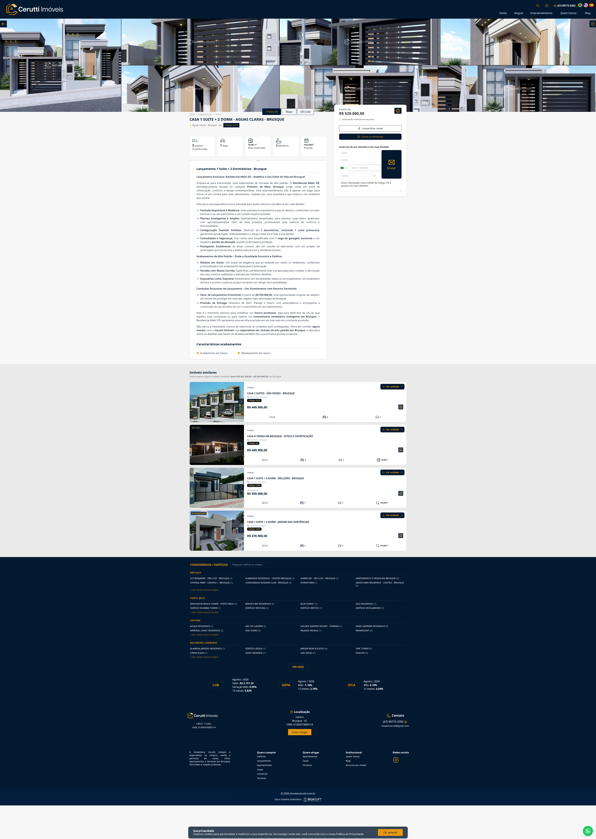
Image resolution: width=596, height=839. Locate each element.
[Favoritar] (398, 111)
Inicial (192, 114)
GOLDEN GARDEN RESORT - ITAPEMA (321, 626)
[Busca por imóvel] (538, 5)
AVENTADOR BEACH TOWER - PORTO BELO (213, 603)
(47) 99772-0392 (566, 5)
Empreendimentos (541, 13)
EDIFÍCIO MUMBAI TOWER (205, 607)
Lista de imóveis (205, 114)
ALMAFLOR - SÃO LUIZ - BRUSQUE (319, 578)
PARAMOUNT (364, 630)
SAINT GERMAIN (255, 652)
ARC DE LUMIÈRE (255, 626)
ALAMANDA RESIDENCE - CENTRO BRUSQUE (269, 578)
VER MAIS (298, 667)
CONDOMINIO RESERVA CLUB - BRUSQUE (268, 582)
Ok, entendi (390, 832)
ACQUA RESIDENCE (201, 626)
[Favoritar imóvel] (400, 407)
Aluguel (518, 13)
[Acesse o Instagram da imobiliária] (396, 760)
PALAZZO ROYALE (310, 630)
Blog (587, 13)
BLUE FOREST (308, 603)
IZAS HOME (252, 630)
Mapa (289, 111)
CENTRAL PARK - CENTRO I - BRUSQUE (211, 582)
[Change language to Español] (591, 5)
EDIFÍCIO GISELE (255, 648)
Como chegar (300, 732)
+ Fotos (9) (272, 111)
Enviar (391, 168)
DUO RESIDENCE (366, 603)
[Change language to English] (586, 5)
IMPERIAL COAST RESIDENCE (206, 630)
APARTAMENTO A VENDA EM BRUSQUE (377, 578)
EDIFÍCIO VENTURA (256, 607)
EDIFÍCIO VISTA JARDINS (370, 607)
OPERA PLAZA (198, 652)
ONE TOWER (364, 648)
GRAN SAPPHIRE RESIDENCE (372, 626)
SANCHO (362, 652)
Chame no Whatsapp (372, 136)
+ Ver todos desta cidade (204, 590)
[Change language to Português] (580, 5)
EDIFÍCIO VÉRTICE (311, 607)
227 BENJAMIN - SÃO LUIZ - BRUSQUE (211, 578)
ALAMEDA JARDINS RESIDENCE (207, 648)
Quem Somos (568, 13)
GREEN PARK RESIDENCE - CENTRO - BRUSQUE (380, 584)
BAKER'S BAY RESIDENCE (259, 603)
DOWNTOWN (308, 582)
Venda (503, 13)
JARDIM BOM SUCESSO (313, 648)
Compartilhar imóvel (372, 128)
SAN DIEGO (307, 652)
